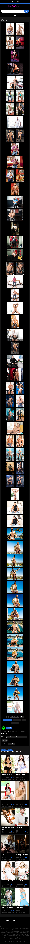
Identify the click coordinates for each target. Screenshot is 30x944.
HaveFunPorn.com (10, 941)
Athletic (5, 740)
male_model (18, 737)
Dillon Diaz (11, 744)
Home (7, 920)
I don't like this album (9, 717)
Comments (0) (15, 723)
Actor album (9, 737)
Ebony (24, 737)
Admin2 (9, 727)
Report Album (17, 720)
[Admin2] (3, 728)
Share (24, 720)
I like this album (6, 717)
